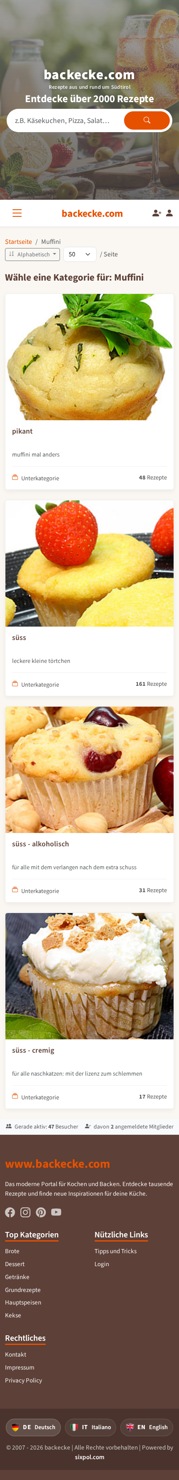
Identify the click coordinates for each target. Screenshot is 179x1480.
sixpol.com (89, 1457)
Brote (12, 1251)
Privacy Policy (23, 1380)
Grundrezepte (23, 1290)
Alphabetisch (33, 254)
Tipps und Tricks (115, 1251)
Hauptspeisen (23, 1302)
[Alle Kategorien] (18, 213)
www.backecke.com (57, 1163)
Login (101, 1264)
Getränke (17, 1277)
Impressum (20, 1367)
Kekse (13, 1315)
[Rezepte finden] (147, 120)
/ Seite (109, 254)
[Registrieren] (157, 213)
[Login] (169, 213)
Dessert (15, 1264)
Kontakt (15, 1354)
